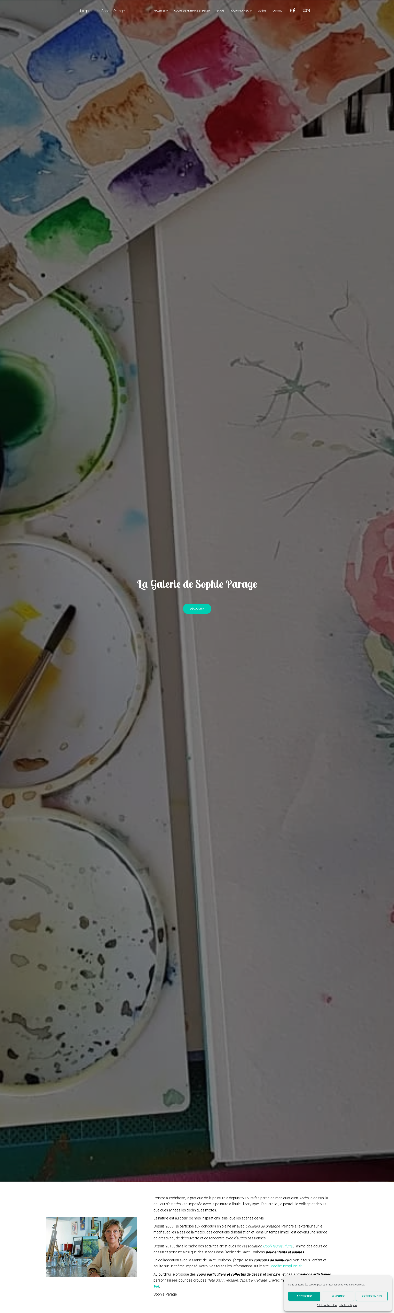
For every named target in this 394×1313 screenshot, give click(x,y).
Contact (278, 10)
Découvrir (197, 608)
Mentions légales (348, 1305)
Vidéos (262, 10)
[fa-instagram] (307, 11)
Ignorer (338, 1296)
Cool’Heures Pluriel (278, 1246)
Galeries (160, 10)
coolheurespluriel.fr (286, 1266)
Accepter (304, 1296)
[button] (167, 10)
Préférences (372, 1296)
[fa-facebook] (293, 11)
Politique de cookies (327, 1305)
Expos (220, 10)
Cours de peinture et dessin (192, 10)
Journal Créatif (241, 10)
